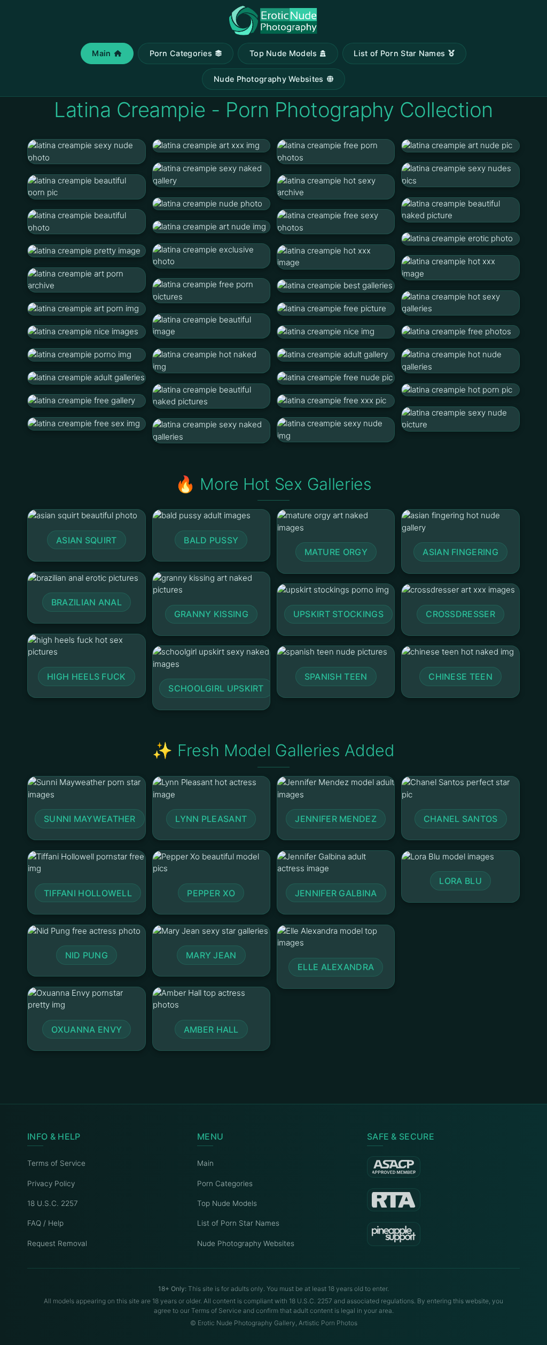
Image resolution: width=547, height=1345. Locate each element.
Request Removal (57, 1243)
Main (101, 53)
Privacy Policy (51, 1183)
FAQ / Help (45, 1223)
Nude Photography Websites (269, 78)
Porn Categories (181, 53)
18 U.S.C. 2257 (52, 1203)
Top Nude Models (283, 53)
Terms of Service (56, 1163)
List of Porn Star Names (399, 53)
